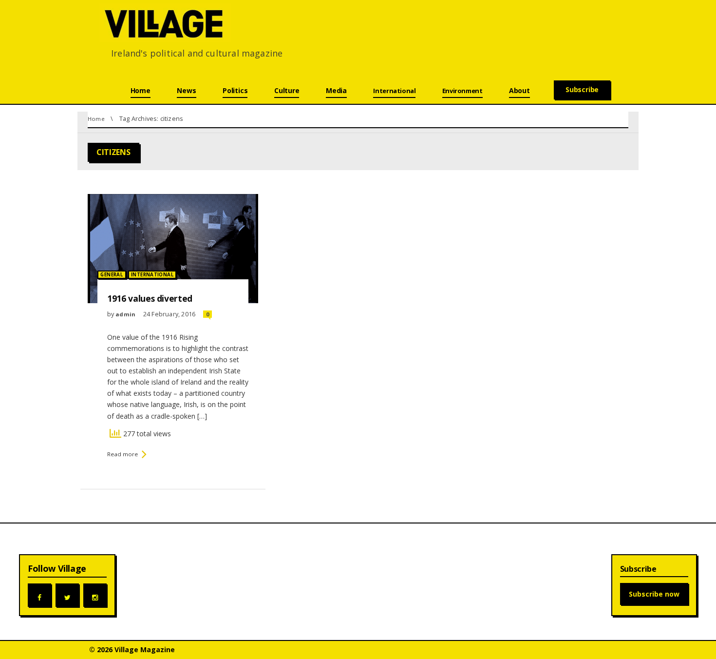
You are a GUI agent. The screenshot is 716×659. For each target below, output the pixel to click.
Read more (122, 454)
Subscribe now (654, 594)
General (111, 274)
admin (125, 314)
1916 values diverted (149, 298)
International (152, 274)
